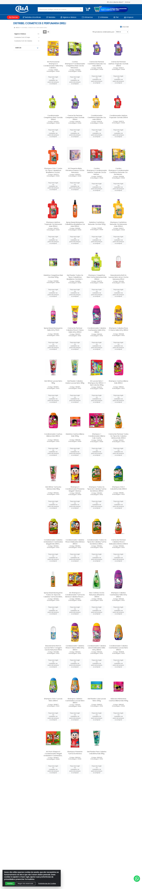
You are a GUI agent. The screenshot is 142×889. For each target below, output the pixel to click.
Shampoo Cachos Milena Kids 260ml (118, 382)
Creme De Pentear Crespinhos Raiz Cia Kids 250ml (74, 117)
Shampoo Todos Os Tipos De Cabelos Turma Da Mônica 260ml (96, 489)
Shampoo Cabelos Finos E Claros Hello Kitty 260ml (118, 329)
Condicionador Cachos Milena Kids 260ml (53, 435)
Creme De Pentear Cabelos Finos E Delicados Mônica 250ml (118, 542)
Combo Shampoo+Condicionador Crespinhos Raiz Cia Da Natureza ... (75, 65)
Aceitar (10, 883)
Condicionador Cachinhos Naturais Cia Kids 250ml (97, 117)
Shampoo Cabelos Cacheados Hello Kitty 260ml (118, 595)
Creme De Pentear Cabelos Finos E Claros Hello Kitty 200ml (75, 330)
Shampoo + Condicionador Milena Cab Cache (96, 436)
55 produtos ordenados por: (103, 32)
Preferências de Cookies (47, 883)
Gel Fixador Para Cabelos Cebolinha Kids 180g (96, 752)
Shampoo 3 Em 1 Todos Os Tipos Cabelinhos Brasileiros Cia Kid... (53, 170)
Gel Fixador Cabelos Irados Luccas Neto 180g (75, 382)
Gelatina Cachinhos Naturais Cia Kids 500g (96, 223)
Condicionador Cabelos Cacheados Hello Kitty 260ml (97, 330)
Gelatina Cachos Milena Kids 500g (75, 435)
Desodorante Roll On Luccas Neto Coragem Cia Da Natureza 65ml (53, 648)
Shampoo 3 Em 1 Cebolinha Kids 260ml (118, 488)
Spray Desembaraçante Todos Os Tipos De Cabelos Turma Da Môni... (53, 595)
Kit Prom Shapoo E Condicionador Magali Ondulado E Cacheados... (53, 753)
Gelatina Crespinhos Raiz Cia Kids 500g (53, 276)
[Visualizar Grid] (45, 32)
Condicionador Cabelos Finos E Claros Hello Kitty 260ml (75, 648)
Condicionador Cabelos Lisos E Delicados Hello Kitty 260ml (97, 648)
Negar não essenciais (25, 883)
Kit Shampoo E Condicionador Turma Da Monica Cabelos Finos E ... (75, 595)
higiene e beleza (20, 34)
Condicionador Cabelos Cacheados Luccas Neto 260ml (118, 648)
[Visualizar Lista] (48, 32)
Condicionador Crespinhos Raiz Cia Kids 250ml (53, 117)
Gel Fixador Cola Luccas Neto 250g (97, 700)
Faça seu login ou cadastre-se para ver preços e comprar (53, 80)
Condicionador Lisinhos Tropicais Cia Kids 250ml (118, 116)
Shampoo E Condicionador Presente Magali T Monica (74, 489)
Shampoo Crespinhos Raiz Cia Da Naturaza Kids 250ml (97, 277)
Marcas (18, 48)
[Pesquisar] (81, 9)
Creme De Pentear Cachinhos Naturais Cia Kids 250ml (97, 64)
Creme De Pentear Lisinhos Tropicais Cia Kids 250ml (118, 64)
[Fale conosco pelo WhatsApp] (137, 878)
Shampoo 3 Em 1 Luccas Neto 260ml (53, 700)
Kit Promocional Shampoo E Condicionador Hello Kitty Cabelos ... (53, 65)
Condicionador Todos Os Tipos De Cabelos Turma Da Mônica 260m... (96, 542)
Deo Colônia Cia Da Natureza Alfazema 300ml (96, 595)
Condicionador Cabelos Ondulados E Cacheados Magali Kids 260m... (53, 542)
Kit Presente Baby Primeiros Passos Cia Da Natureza (75, 170)
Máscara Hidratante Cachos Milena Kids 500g (118, 700)
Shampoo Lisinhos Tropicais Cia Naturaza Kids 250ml (53, 224)
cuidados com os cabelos (23, 41)
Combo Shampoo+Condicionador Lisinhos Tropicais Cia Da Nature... (97, 171)
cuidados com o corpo (22, 37)
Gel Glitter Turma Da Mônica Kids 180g (53, 488)
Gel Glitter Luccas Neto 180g (53, 382)
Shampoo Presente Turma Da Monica (74, 752)
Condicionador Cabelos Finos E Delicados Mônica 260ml (74, 542)
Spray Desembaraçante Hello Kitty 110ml (53, 329)
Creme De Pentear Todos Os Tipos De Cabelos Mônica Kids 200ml (118, 436)
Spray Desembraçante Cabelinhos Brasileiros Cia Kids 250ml (75, 224)
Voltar (125, 27)
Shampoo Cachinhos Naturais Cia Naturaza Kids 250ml (118, 224)
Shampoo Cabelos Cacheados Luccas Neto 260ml (75, 701)
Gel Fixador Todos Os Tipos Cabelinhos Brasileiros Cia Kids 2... (75, 277)
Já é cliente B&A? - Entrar (119, 2)
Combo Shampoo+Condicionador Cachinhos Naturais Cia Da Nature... (119, 171)
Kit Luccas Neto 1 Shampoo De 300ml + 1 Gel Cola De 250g (97, 383)
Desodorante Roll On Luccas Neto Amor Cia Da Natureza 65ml (118, 277)
